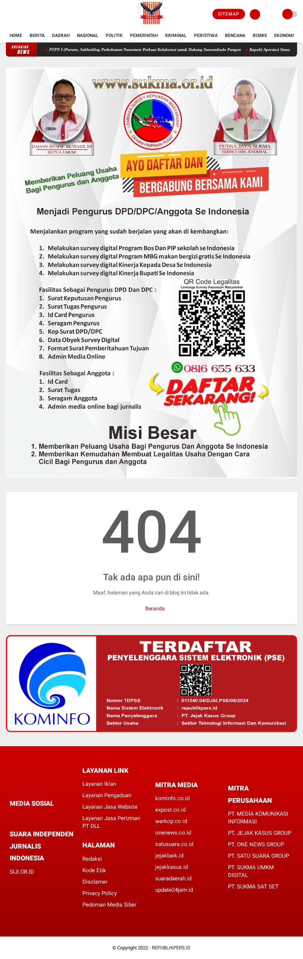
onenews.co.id (173, 832)
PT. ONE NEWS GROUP (256, 844)
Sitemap (228, 14)
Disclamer (95, 881)
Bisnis (260, 35)
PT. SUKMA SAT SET (253, 886)
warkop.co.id (171, 821)
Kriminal (176, 35)
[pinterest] (42, 817)
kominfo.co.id (172, 798)
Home (16, 35)
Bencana (235, 35)
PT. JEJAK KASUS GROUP (259, 833)
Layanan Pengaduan (106, 795)
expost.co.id (170, 809)
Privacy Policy (99, 893)
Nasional (87, 35)
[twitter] (18, 14)
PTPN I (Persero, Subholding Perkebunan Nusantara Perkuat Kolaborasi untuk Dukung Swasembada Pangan (129, 49)
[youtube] (38, 14)
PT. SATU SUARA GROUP (258, 856)
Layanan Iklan (99, 784)
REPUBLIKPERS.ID (171, 948)
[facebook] (8, 14)
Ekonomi (284, 35)
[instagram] (28, 14)
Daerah (60, 35)
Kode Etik (94, 870)
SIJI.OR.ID (22, 871)
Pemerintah (144, 35)
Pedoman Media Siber (109, 904)
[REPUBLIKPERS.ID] (151, 24)
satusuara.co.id (174, 844)
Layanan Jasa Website (109, 806)
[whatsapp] (32, 817)
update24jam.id (174, 890)
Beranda (154, 608)
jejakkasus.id (171, 867)
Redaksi (92, 859)
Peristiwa (206, 35)
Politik (114, 35)
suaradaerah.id (173, 878)
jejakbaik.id (169, 855)
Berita (37, 35)
